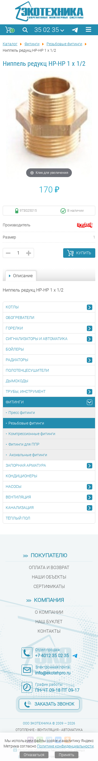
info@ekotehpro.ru (53, 672)
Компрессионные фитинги (31, 434)
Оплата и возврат (49, 567)
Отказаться (34, 755)
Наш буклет (49, 621)
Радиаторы (17, 360)
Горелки (14, 328)
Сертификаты (49, 586)
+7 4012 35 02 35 (52, 655)
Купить (83, 253)
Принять (66, 755)
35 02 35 (46, 30)
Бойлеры (15, 349)
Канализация (20, 507)
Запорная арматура (26, 465)
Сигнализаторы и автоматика (37, 339)
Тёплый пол (18, 518)
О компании (49, 612)
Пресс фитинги (21, 412)
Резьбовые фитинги (26, 423)
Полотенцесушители (27, 370)
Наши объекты (49, 577)
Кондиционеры (21, 476)
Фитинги (15, 402)
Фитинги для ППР (23, 444)
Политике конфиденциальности (65, 746)
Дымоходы (17, 381)
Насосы (14, 486)
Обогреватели (20, 317)
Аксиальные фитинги (27, 455)
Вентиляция (18, 497)
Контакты (49, 631)
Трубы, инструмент (25, 391)
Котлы (12, 307)
